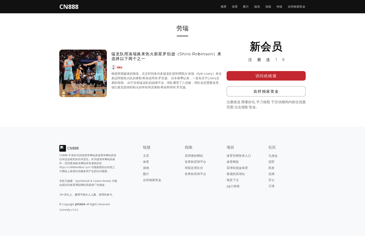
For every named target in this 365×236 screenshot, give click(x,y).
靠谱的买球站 (236, 174)
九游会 (273, 156)
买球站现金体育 (237, 168)
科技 (279, 6)
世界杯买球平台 (195, 162)
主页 (146, 156)
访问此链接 (266, 75)
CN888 (69, 6)
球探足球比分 (194, 168)
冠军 (271, 162)
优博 (271, 174)
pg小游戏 (233, 186)
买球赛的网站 (194, 156)
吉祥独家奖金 (296, 6)
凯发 (271, 168)
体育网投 (233, 162)
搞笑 (257, 6)
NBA (119, 67)
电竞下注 (233, 180)
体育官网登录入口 (239, 156)
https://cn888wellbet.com (74, 167)
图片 (246, 6)
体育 (235, 6)
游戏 (268, 6)
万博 (271, 186)
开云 (271, 180)
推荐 (224, 6)
